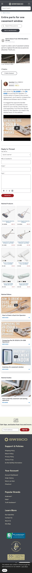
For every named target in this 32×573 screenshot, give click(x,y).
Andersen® (8, 496)
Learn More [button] (24, 566)
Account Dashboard (11, 475)
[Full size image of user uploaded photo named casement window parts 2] (23, 58)
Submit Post (7, 195)
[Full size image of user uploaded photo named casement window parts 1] (8, 58)
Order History (9, 478)
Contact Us (8, 518)
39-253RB (17, 91)
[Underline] (9, 191)
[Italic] (6, 191)
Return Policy (9, 453)
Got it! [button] (4, 570)
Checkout (8, 484)
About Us (8, 521)
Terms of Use (9, 460)
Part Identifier (9, 515)
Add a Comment (9, 73)
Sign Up (24, 429)
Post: (2, 173)
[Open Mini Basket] (29, 4)
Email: (3, 166)
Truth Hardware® (10, 502)
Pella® (7, 499)
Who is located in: (6, 158)
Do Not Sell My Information (13, 463)
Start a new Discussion (10, 30)
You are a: (4, 151)
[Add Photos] (12, 191)
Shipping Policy (10, 450)
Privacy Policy (9, 456)
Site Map (8, 524)
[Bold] (3, 191)
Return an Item (10, 481)
